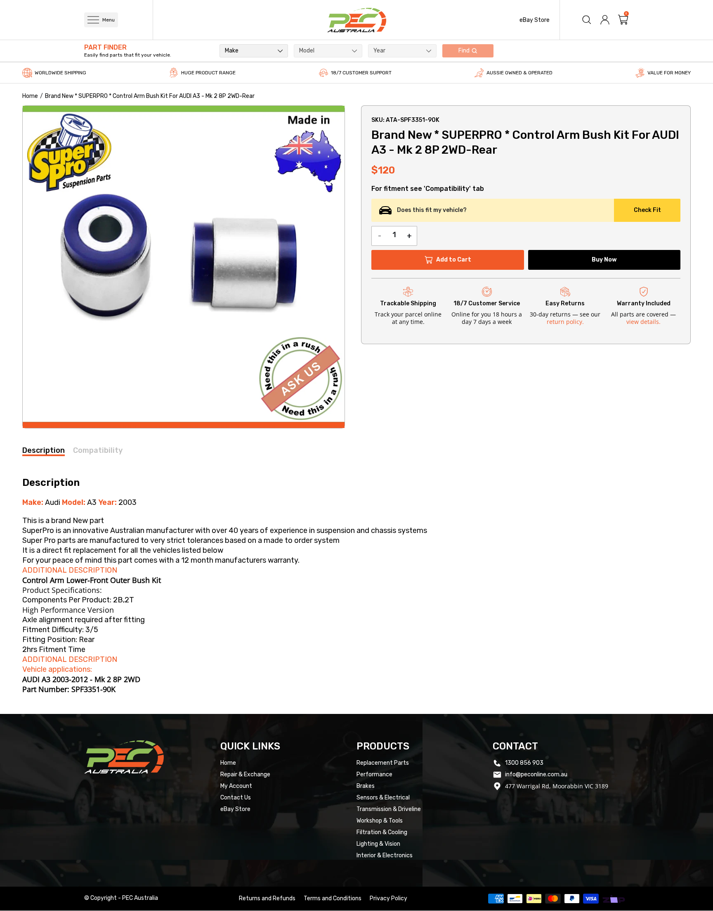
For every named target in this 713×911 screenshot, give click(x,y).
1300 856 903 (524, 762)
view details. (643, 322)
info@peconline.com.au (536, 774)
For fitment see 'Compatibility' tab (427, 189)
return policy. (565, 322)
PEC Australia (140, 897)
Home (30, 96)
